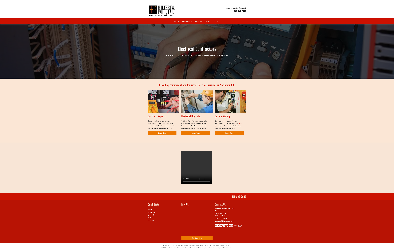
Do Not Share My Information (180, 245)
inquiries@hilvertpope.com (224, 221)
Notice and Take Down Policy (207, 245)
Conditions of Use (194, 245)
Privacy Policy (167, 245)
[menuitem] (176, 21)
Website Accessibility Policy (223, 245)
